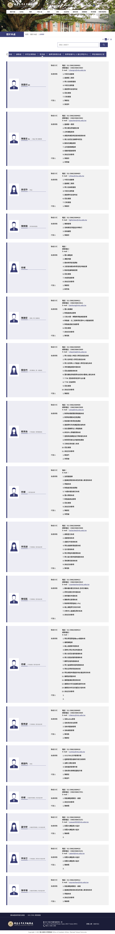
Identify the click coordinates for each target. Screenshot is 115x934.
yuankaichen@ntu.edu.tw (79, 584)
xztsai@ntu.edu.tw (76, 409)
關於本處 (33, 34)
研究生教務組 (30, 54)
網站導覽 (87, 5)
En (97, 5)
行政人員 (39, 12)
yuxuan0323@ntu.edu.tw (79, 822)
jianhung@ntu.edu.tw (77, 305)
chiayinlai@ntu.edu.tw (78, 352)
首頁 (26, 34)
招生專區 (66, 12)
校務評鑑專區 (102, 12)
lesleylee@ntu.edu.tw (78, 530)
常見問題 (93, 12)
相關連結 (67, 5)
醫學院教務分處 (55, 54)
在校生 (22, 12)
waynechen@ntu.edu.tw (78, 882)
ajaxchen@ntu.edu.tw (77, 120)
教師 (30, 12)
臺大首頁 (57, 5)
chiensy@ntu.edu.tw (77, 715)
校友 (48, 12)
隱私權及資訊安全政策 (17, 915)
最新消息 (75, 12)
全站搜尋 (105, 5)
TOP (112, 563)
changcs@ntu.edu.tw (77, 70)
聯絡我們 (77, 5)
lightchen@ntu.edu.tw (78, 220)
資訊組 (42, 54)
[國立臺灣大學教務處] (21, 5)
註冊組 (9, 54)
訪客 (57, 12)
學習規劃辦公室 (98, 54)
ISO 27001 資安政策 (34, 915)
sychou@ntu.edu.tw (77, 751)
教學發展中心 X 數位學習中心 (76, 54)
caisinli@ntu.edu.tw (77, 853)
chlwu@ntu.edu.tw (76, 176)
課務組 (18, 54)
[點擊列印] (111, 39)
